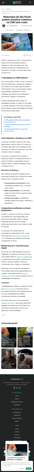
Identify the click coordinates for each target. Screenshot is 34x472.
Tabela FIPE (17, 415)
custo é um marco (10, 289)
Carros (17, 396)
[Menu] (3, 2)
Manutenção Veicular (17, 402)
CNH (3, 315)
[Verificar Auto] (17, 2)
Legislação (8, 9)
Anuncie (17, 434)
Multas (17, 421)
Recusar (22, 468)
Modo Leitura (28, 55)
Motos (17, 399)
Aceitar (28, 468)
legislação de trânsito (8, 303)
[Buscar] (31, 2)
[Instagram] (14, 388)
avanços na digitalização (24, 257)
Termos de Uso (17, 440)
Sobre (17, 429)
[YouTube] (19, 388)
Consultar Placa (17, 412)
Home (2, 9)
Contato (17, 431)
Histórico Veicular (17, 418)
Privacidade (17, 437)
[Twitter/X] (17, 388)
